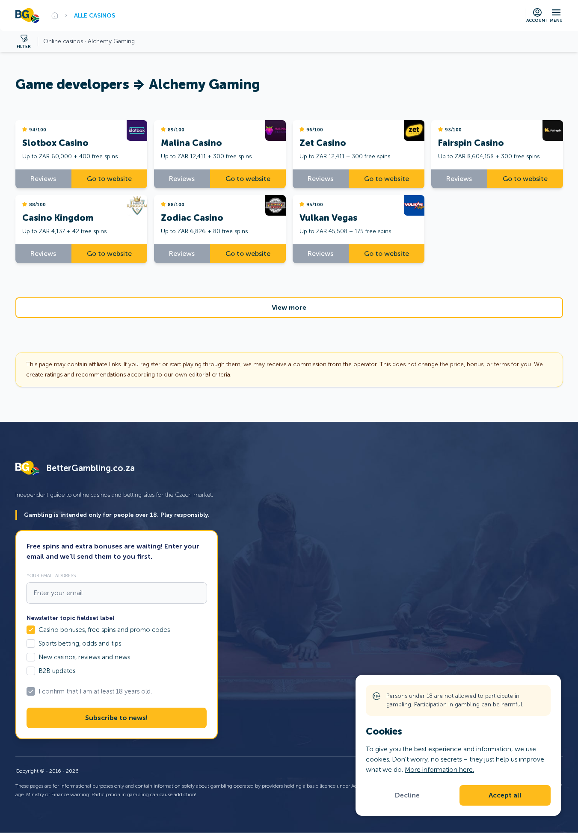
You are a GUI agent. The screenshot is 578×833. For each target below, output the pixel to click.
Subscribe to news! (116, 718)
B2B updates (57, 670)
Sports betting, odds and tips (80, 643)
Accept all (505, 795)
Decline (407, 795)
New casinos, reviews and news (84, 657)
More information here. (439, 769)
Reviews (43, 178)
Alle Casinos (94, 15)
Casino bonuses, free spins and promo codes (104, 629)
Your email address (51, 575)
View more (289, 307)
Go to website (109, 178)
